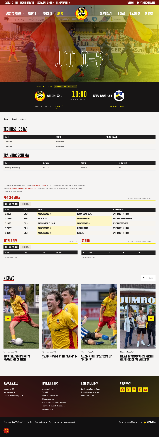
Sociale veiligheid (45, 2)
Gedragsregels (69, 422)
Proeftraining (63, 2)
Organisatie (106, 13)
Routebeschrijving (146, 2)
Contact (149, 13)
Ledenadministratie (24, 2)
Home (5, 119)
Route (59, 107)
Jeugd (60, 13)
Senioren (47, 13)
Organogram (47, 409)
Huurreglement (48, 399)
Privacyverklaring (55, 422)
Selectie (32, 13)
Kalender (135, 13)
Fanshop (130, 2)
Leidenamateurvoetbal (90, 389)
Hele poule (25, 204)
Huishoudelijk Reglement (37, 422)
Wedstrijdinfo (13, 13)
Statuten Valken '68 (50, 396)
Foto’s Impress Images (90, 392)
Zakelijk (9, 2)
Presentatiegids (87, 396)
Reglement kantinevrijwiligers (54, 403)
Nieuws (121, 13)
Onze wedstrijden (11, 204)
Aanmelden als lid (49, 389)
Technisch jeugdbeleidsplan (53, 406)
